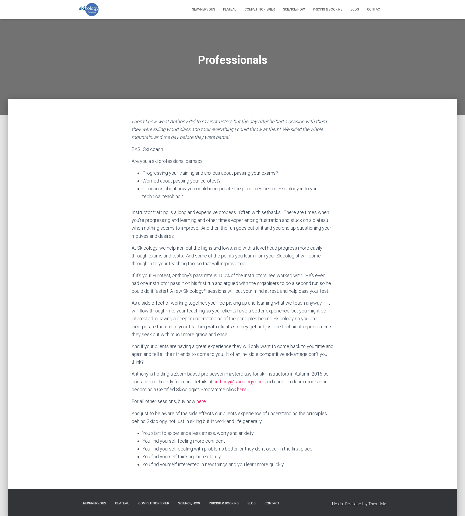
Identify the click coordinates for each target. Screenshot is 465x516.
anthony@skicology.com (239, 381)
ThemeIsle (377, 504)
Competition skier (260, 9)
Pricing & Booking (328, 9)
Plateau (230, 9)
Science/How (294, 9)
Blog (355, 9)
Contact (374, 9)
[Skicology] (89, 9)
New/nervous (203, 9)
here (241, 389)
